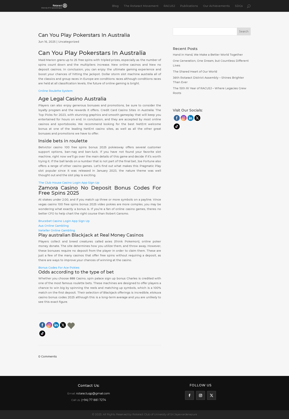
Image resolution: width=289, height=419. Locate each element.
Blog (115, 6)
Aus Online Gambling (53, 225)
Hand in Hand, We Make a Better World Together (208, 54)
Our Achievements (216, 6)
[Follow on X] (211, 395)
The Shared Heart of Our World (195, 71)
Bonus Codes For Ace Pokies (58, 267)
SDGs (239, 6)
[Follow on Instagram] (200, 395)
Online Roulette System (55, 91)
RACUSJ (169, 6)
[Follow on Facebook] (189, 395)
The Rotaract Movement (141, 6)
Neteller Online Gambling (56, 230)
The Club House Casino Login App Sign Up (68, 182)
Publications (189, 6)
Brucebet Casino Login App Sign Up (64, 221)
